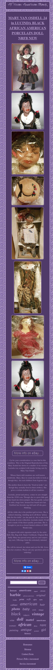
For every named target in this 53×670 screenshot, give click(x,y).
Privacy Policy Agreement (28, 658)
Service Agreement (28, 663)
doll (20, 619)
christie (42, 591)
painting (14, 630)
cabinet (14, 604)
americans (25, 590)
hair (42, 604)
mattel (30, 619)
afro (35, 600)
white (12, 620)
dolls (34, 610)
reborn (26, 615)
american (28, 603)
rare (43, 625)
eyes (40, 600)
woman (12, 625)
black (16, 614)
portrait (36, 631)
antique (26, 630)
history (27, 633)
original (40, 595)
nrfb (29, 599)
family (15, 600)
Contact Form (28, 653)
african (24, 624)
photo (16, 609)
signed (36, 591)
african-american (28, 596)
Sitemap (27, 649)
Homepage (27, 644)
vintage (38, 614)
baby (26, 609)
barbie (15, 595)
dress (35, 626)
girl (43, 630)
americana (41, 620)
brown (13, 590)
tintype (41, 610)
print (21, 599)
